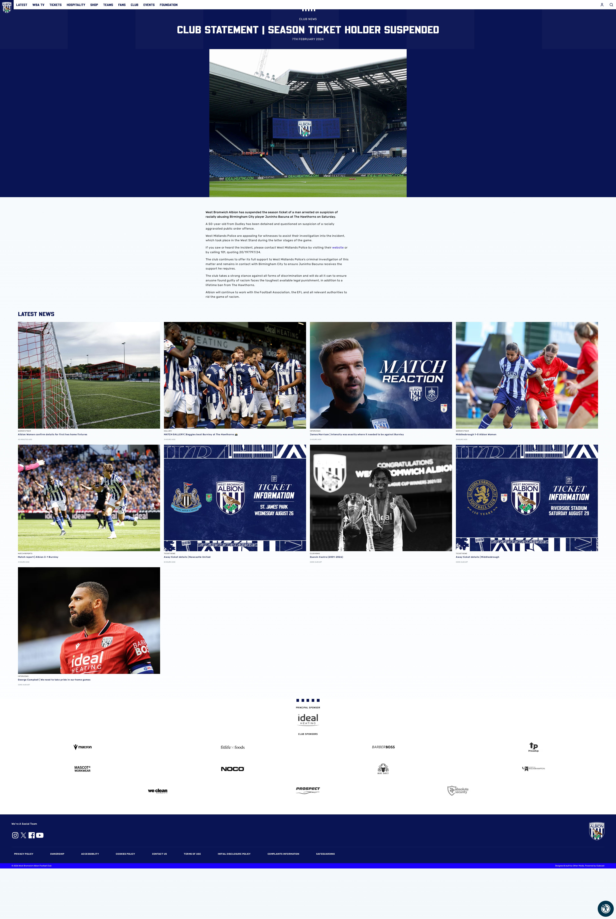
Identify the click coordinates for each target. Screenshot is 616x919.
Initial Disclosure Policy (234, 854)
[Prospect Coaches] (308, 790)
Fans (122, 5)
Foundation (169, 5)
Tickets (55, 5)
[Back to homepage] (7, 7)
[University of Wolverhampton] (533, 769)
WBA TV (38, 5)
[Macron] (82, 747)
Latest (21, 5)
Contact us (159, 854)
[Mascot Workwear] (82, 769)
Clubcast (600, 866)
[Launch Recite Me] (606, 909)
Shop (94, 5)
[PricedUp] (533, 747)
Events (149, 5)
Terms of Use (192, 854)
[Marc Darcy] (383, 769)
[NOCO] (233, 768)
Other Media (578, 866)
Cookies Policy (125, 854)
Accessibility (90, 854)
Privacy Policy (23, 854)
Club (134, 5)
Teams (108, 5)
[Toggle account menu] (602, 4)
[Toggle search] (611, 4)
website (338, 247)
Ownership (57, 854)
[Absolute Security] (458, 791)
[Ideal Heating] (308, 720)
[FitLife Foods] (233, 747)
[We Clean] (157, 790)
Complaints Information (283, 854)
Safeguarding (325, 854)
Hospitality (76, 5)
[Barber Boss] (383, 747)
